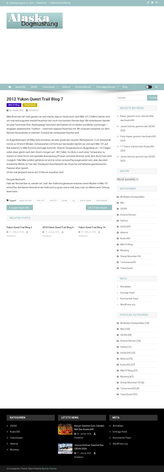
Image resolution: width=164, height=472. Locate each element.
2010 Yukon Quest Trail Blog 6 (58, 227)
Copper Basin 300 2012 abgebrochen (22, 207)
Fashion (124, 220)
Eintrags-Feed (127, 292)
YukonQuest (48, 87)
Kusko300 (20, 87)
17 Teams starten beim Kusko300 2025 (137, 148)
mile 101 (41, 200)
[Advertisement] (82, 59)
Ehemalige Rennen (105, 87)
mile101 (53, 200)
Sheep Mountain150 (130, 256)
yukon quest (85, 200)
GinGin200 (125, 226)
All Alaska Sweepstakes (132, 197)
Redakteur (34, 110)
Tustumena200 (128, 262)
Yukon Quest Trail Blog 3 (19, 227)
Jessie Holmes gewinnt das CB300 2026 (137, 128)
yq (73, 200)
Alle (122, 202)
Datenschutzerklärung (60, 3)
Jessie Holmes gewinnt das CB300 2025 (137, 158)
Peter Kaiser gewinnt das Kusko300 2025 (138, 138)
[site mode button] (149, 87)
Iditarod (66, 87)
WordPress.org (127, 304)
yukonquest (101, 200)
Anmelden (125, 286)
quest (64, 200)
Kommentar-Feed (129, 298)
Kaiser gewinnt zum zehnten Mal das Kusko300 (136, 118)
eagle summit (25, 200)
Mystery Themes (49, 469)
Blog (125, 87)
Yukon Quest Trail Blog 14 (91, 227)
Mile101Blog (13, 105)
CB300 (34, 87)
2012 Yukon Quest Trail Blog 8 (100, 207)
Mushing (124, 250)
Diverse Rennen (83, 87)
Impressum (42, 3)
